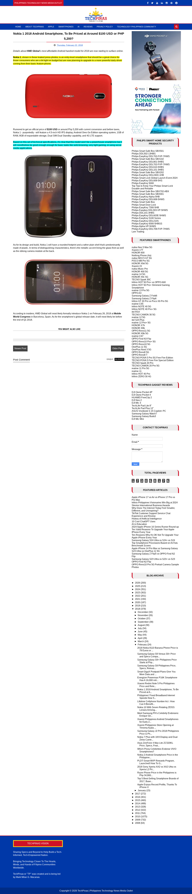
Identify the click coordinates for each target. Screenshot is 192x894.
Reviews (88, 27)
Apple (51, 27)
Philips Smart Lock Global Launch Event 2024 (155, 178)
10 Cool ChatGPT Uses (143, 521)
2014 (138, 803)
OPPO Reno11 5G (141, 331)
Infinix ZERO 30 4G (141, 376)
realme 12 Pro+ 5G (141, 322)
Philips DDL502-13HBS (144, 153)
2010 (138, 816)
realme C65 (137, 304)
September (143, 622)
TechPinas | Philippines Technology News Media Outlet (105, 891)
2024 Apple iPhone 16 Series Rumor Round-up (155, 527)
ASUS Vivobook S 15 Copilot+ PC (149, 411)
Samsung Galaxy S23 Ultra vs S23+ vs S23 (153, 559)
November (143, 615)
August (141, 625)
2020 (138, 602)
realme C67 (137, 336)
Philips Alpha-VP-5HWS (144, 226)
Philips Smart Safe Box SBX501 (148, 151)
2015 (138, 800)
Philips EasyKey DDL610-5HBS (148, 167)
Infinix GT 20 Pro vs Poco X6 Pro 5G (150, 301)
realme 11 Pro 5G (140, 368)
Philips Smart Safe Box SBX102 (148, 159)
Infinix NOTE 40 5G (141, 306)
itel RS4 (136, 312)
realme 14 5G (138, 274)
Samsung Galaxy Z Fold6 (144, 295)
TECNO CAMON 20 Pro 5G (145, 365)
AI (78, 27)
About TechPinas (34, 27)
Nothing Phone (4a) (141, 255)
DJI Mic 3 (136, 403)
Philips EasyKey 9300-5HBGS (147, 223)
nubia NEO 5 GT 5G (142, 258)
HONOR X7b (138, 325)
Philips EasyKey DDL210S (145, 221)
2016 (138, 797)
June (140, 631)
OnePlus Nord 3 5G (141, 349)
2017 (138, 793)
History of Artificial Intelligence (147, 518)
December (143, 612)
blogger (119, 359)
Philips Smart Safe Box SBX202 (148, 172)
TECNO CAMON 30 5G (143, 314)
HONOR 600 (138, 252)
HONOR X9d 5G (140, 263)
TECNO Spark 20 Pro (142, 363)
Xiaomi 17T (137, 250)
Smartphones (65, 27)
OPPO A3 (136, 293)
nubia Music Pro (140, 269)
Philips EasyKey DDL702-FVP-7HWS (151, 156)
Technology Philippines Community (136, 27)
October (142, 618)
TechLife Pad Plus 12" (143, 408)
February (142, 644)
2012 (138, 810)
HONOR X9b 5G (140, 333)
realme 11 (137, 371)
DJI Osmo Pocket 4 (141, 395)
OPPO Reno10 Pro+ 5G (144, 341)
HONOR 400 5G (140, 271)
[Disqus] (68, 400)
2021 (138, 599)
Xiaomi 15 (137, 266)
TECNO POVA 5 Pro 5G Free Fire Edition (152, 357)
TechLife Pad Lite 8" (142, 405)
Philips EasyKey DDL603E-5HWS (149, 215)
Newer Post (20, 348)
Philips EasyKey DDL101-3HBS (148, 170)
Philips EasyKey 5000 (143, 183)
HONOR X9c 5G (140, 277)
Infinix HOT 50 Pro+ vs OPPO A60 (149, 282)
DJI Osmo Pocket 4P (142, 392)
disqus (110, 359)
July (140, 628)
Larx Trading (138, 231)
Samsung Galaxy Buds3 (144, 416)
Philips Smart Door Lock (144, 205)
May (140, 635)
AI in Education (139, 524)
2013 (138, 807)
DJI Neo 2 (137, 400)
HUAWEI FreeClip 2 (142, 397)
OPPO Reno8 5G (140, 352)
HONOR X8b (138, 328)
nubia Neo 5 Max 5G (142, 247)
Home (18, 27)
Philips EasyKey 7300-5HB (145, 207)
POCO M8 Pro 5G (141, 261)
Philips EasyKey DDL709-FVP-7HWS (151, 229)
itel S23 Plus (138, 320)
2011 (137, 813)
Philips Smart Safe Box (143, 202)
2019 (138, 605)
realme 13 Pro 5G (140, 290)
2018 (138, 609)
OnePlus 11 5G (139, 347)
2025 (138, 586)
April (140, 638)
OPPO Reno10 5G (141, 344)
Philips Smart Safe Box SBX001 (148, 194)
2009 (138, 820)
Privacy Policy (105, 27)
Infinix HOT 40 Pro (141, 374)
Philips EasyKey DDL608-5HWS (148, 199)
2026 (138, 583)
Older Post (117, 348)
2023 (138, 592)
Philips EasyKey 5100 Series (146, 218)
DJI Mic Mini (138, 419)
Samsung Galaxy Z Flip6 (144, 298)
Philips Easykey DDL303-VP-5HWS (150, 210)
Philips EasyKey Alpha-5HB (146, 196)
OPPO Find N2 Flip (141, 562)
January (142, 790)
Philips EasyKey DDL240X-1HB (148, 175)
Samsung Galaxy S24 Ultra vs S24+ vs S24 (153, 540)
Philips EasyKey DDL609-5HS (147, 180)
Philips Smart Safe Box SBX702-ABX (150, 191)
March (141, 641)
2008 (138, 823)
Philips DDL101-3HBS (143, 213)
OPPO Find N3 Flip (141, 339)
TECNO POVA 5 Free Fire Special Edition (153, 360)
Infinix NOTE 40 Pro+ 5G (144, 309)
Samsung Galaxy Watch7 (144, 413)
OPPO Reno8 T (139, 355)
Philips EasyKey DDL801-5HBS (148, 162)
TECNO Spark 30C (141, 279)
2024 (138, 589)
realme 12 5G (138, 317)
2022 (138, 596)
